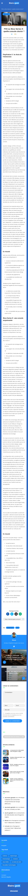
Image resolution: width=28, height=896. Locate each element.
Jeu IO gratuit (9, 813)
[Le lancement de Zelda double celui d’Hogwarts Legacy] (6, 752)
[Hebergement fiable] (14, 891)
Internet (15, 859)
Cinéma (5, 856)
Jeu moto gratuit (10, 797)
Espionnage (13, 856)
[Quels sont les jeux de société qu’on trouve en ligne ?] (6, 774)
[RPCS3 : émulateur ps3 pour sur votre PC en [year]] (6, 767)
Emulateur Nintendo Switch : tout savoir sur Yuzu (17, 758)
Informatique (6, 859)
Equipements (10, 627)
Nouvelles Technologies (9, 865)
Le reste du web (16, 862)
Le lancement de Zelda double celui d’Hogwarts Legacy (17, 751)
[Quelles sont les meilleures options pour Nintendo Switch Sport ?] (6, 781)
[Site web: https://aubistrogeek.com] (14, 646)
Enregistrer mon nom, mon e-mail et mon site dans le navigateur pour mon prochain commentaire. (13, 715)
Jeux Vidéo (6, 14)
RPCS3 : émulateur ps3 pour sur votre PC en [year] (17, 765)
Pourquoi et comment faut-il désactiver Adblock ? (13, 828)
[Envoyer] (23, 736)
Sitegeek (3, 845)
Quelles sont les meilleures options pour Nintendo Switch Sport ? (17, 780)
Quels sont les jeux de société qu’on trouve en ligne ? (17, 772)
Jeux (17, 627)
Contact (3, 875)
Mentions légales (6, 877)
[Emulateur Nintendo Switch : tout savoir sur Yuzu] (6, 760)
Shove (14, 640)
